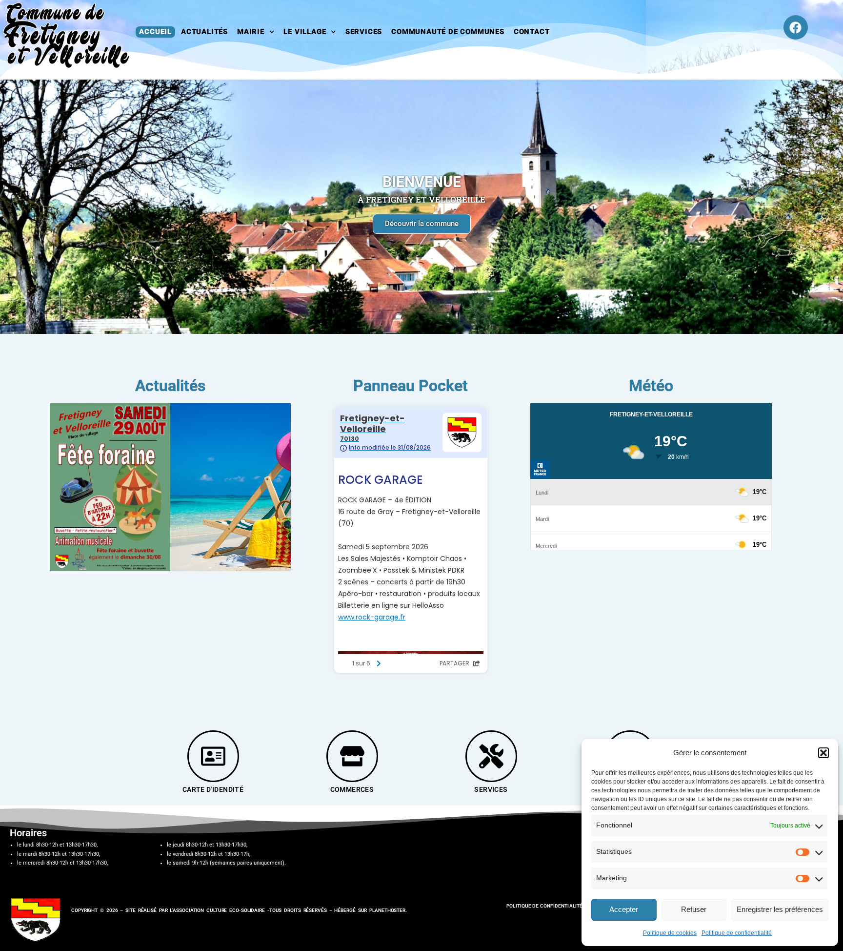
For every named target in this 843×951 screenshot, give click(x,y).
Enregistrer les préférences (780, 909)
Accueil (155, 31)
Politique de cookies (670, 933)
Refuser (693, 909)
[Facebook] (795, 27)
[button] (823, 753)
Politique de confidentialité (737, 933)
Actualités (204, 31)
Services (363, 31)
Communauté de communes (447, 31)
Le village (304, 31)
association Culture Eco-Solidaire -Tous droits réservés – (253, 910)
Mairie (250, 31)
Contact (532, 31)
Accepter (623, 909)
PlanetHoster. (388, 910)
